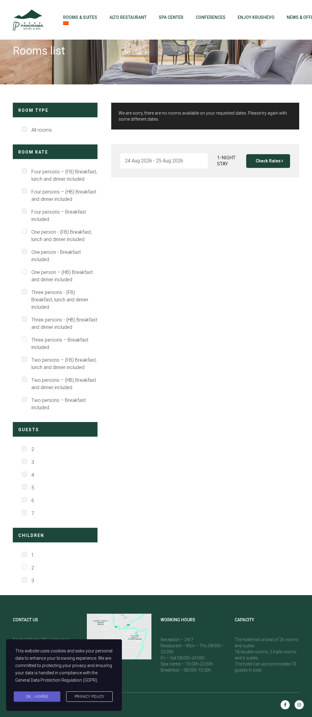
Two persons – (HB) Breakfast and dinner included (63, 383)
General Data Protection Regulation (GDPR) (56, 680)
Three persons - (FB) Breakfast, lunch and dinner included (59, 299)
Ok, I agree (37, 696)
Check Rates (268, 160)
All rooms (41, 130)
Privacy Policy (90, 696)
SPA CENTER (171, 17)
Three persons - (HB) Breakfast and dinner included (64, 323)
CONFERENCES (210, 17)
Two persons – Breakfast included (58, 403)
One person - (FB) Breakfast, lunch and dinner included (61, 235)
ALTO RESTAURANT (128, 17)
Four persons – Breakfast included (58, 215)
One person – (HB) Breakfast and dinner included (62, 275)
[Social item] (285, 704)
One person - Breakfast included (56, 255)
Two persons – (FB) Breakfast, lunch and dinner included (64, 363)
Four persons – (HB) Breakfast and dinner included (63, 195)
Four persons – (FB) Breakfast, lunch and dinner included (64, 175)
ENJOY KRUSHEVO (256, 17)
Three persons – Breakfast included (59, 343)
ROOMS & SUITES (80, 17)
